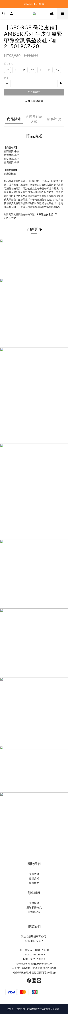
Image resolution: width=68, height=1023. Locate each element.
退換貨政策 (34, 911)
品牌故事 (34, 873)
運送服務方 (32, 907)
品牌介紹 (34, 878)
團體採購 (34, 902)
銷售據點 (34, 882)
